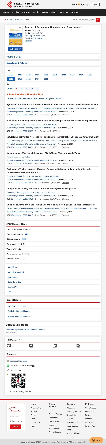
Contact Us (13, 287)
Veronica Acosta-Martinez (49, 176)
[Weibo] (78, 345)
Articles (15, 12)
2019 (72, 75)
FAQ (10, 292)
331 (26, 234)
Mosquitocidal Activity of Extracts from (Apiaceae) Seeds (42, 189)
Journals (26, 12)
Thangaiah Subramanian (17, 108)
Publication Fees (55, 428)
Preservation (90, 419)
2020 (64, 75)
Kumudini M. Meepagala (16, 192)
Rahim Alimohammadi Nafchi (18, 157)
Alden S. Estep (33, 192)
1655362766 (15, 370)
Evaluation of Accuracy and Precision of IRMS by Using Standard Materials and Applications (52, 121)
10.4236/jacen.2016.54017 (22, 215)
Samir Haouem (27, 209)
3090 (24, 239)
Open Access (90, 408)
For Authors (53, 418)
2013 (37, 79)
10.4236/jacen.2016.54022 (22, 131)
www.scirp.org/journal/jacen (35, 36)
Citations (28, 41)
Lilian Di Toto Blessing (54, 141)
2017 (90, 75)
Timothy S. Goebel (14, 176)
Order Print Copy (15, 282)
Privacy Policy (90, 426)
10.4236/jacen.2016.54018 (22, 199)
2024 (28, 75)
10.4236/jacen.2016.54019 (22, 183)
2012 (46, 79)
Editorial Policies (55, 414)
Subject (34, 411)
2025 (20, 75)
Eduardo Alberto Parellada (33, 141)
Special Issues (55, 432)
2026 (11, 75)
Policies (89, 404)
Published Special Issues (19, 311)
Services (63, 12)
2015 (20, 79)
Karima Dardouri (13, 209)
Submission (15, 49)
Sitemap (34, 419)
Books (36, 12)
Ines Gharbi (39, 209)
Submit (74, 12)
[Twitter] (9, 345)
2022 (46, 75)
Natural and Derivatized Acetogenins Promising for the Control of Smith (53, 137)
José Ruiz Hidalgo (14, 141)
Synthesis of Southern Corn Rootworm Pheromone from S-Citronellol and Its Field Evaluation (52, 104)
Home (6, 12)
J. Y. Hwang (11, 124)
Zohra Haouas (66, 209)
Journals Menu (13, 57)
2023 (37, 75)
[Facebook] (31, 345)
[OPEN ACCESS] (80, 4)
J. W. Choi (39, 124)
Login (94, 4)
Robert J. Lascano (30, 176)
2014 (28, 79)
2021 (55, 75)
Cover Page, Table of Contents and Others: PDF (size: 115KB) (34, 99)
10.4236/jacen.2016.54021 (22, 147)
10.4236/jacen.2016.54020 (22, 163)
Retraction (89, 422)
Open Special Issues (17, 306)
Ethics (51, 410)
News (45, 12)
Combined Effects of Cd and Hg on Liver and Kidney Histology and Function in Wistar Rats (51, 205)
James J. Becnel (47, 192)
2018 (81, 75)
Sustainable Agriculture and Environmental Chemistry (26, 330)
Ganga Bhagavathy (48, 108)
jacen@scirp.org (37, 38)
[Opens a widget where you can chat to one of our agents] (96, 440)
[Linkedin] (55, 345)
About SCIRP (52, 405)
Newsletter (12, 277)
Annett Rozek (62, 108)
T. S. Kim (47, 124)
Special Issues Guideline (19, 316)
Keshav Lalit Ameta (83, 141)
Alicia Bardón (69, 141)
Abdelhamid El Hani (81, 209)
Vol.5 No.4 (52, 112)
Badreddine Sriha (52, 209)
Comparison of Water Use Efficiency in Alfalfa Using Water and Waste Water (43, 153)
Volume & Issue (73, 433)
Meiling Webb (33, 108)
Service (71, 404)
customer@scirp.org (18, 361)
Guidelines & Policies (16, 63)
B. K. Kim (21, 124)
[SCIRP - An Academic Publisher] (22, 4)
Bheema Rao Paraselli (78, 108)
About (54, 12)
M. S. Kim (30, 124)
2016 (11, 79)
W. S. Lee (56, 124)
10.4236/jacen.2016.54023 (22, 115)
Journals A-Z (36, 408)
